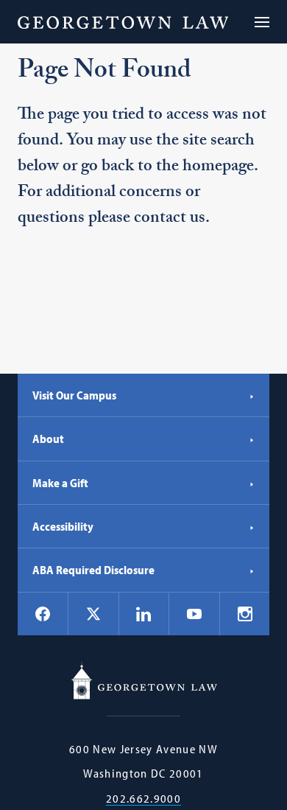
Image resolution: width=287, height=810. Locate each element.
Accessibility (62, 526)
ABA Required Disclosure (93, 569)
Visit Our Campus (74, 395)
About (48, 438)
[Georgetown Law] (123, 22)
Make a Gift (60, 482)
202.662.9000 (143, 799)
